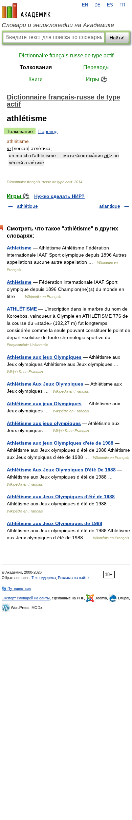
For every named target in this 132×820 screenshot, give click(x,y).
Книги (35, 79)
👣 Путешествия (16, 588)
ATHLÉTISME (22, 309)
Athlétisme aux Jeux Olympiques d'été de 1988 (61, 496)
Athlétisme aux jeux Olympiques (44, 403)
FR (122, 5)
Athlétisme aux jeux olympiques (44, 423)
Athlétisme (19, 282)
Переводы (96, 67)
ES (110, 5)
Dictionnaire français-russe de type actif (66, 55)
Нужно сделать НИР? (59, 196)
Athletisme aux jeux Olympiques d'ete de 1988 (60, 443)
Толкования (36, 67)
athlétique (27, 206)
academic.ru (26, 10)
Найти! (117, 37)
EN (85, 5)
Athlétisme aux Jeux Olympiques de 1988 (54, 523)
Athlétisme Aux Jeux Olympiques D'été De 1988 (61, 469)
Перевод (48, 131)
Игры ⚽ (96, 79)
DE (97, 5)
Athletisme (19, 247)
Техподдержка (43, 578)
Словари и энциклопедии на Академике (58, 25)
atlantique (109, 206)
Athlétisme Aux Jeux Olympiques (45, 384)
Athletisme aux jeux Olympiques (44, 357)
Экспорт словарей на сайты (26, 598)
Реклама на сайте (73, 578)
